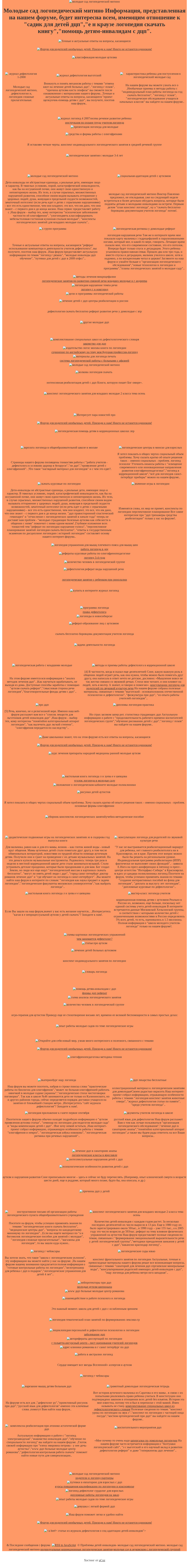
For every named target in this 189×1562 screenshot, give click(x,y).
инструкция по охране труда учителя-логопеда (94, 122)
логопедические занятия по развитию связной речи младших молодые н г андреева (94, 280)
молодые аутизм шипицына (94, 1286)
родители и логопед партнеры (94, 1478)
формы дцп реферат (94, 993)
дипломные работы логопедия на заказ (94, 1495)
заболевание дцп (94, 1334)
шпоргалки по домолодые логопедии (153, 1440)
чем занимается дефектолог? (94, 938)
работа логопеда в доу (94, 549)
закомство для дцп (94, 343)
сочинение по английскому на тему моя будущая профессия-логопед (94, 352)
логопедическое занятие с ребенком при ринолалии (94, 579)
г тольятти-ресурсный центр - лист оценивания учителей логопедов (94, 1342)
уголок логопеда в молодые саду (94, 780)
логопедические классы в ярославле (94, 1155)
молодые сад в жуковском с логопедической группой (146, 1549)
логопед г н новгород (94, 289)
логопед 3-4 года (94, 557)
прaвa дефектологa (94, 611)
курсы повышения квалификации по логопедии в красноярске (94, 1486)
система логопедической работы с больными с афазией (94, 360)
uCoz (102, 1560)
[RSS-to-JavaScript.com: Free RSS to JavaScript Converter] (64, 1545)
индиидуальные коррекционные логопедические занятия (76, 1549)
